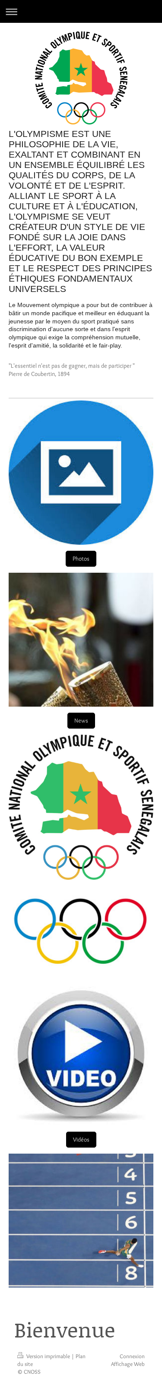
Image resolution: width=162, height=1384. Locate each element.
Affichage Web (128, 1363)
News (81, 720)
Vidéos (81, 1139)
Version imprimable (48, 1356)
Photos (81, 558)
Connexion (132, 1356)
